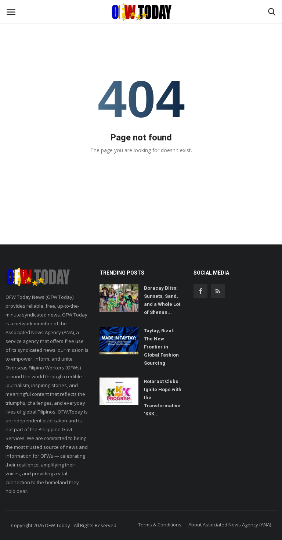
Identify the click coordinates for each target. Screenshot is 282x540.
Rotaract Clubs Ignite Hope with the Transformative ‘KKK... (162, 397)
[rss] (218, 291)
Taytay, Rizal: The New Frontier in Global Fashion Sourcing (161, 347)
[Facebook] (200, 291)
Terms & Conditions (159, 524)
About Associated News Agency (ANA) (229, 524)
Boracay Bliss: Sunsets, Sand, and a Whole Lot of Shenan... (162, 300)
